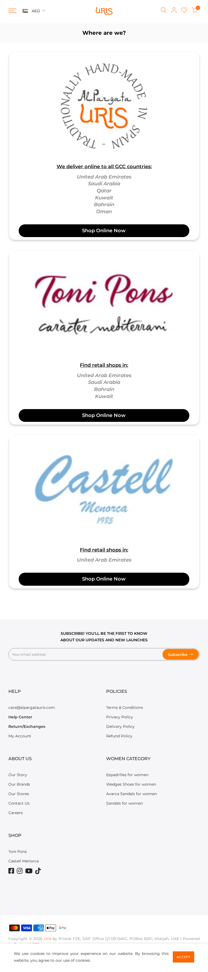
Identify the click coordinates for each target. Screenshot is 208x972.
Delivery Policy (120, 726)
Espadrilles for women (127, 774)
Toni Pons (17, 851)
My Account (19, 736)
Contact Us (19, 803)
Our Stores (18, 793)
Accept (183, 957)
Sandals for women (124, 803)
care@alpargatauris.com (31, 707)
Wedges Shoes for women (131, 784)
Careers (15, 812)
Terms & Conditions (124, 707)
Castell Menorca (23, 861)
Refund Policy (119, 736)
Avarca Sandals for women (131, 793)
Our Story (17, 774)
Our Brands (19, 784)
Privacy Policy (119, 717)
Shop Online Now (104, 231)
